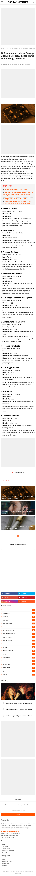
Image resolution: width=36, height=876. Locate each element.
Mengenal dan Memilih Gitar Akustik (15, 199)
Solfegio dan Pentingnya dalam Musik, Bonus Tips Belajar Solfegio (17, 512)
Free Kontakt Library (9, 633)
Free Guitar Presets (8, 630)
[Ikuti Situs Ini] (26, 601)
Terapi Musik (6, 667)
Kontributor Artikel (7, 861)
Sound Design (6, 664)
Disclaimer (5, 846)
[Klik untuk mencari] (33, 2)
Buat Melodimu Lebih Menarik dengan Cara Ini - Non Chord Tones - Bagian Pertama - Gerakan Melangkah (18, 194)
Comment (28, 64)
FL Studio (5, 620)
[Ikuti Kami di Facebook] (9, 593)
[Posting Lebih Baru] (16, 536)
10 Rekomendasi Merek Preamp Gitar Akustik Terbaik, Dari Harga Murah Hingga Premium (17, 202)
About (4, 844)
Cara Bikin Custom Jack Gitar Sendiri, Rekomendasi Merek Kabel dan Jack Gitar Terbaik (17, 527)
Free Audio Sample (8, 623)
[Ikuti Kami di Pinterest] (26, 597)
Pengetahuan (6, 657)
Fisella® (17, 871)
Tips (22, 64)
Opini (4, 654)
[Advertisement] (18, 26)
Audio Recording (7, 610)
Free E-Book (6, 627)
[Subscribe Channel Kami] (9, 597)
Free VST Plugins (7, 640)
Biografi (5, 616)
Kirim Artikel (5, 863)
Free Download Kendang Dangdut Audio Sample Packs (20, 709)
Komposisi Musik (7, 644)
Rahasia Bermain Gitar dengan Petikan (16, 189)
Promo (5, 661)
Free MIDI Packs (7, 637)
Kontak (4, 859)
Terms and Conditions (8, 850)
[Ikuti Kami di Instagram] (9, 601)
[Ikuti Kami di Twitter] (26, 593)
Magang (4, 865)
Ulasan (5, 674)
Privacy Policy (6, 848)
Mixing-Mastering (8, 650)
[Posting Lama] (20, 536)
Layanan (5, 647)
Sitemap (4, 852)
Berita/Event (6, 613)
